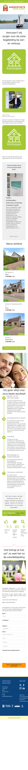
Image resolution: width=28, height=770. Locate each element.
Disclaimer (22, 699)
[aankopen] (14, 49)
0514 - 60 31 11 (8, 1)
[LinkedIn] (24, 688)
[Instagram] (20, 688)
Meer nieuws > (14, 236)
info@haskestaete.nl (18, 1)
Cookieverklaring (23, 701)
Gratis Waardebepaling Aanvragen (14, 665)
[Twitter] (20, 685)
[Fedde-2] (14, 88)
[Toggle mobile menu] (25, 12)
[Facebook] (24, 685)
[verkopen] (14, 125)
